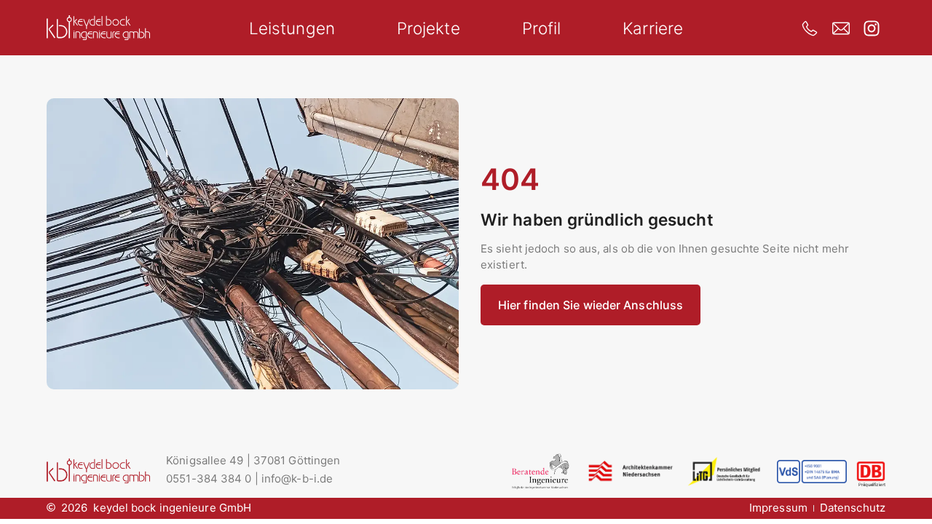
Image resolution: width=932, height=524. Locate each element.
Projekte (428, 28)
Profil (541, 28)
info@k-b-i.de (297, 478)
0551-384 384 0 (208, 478)
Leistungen (292, 28)
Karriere (653, 28)
